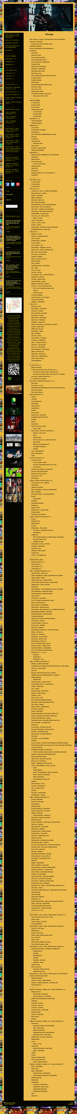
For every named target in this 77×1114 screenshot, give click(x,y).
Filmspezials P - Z (34, 152)
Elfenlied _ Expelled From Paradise (40, 663)
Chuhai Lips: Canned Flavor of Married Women (43, 618)
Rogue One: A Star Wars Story (39, 473)
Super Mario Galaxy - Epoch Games (42, 1034)
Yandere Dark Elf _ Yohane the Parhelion (41, 908)
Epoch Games (34, 1023)
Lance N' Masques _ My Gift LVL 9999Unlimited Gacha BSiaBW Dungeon (49, 742)
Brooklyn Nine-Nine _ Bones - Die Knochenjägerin (43, 204)
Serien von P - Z (34, 304)
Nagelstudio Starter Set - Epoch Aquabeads (43, 1032)
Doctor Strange (35, 412)
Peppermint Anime (36, 806)
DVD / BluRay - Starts (35, 179)
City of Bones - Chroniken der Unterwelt (43, 530)
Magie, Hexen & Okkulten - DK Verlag (41, 941)
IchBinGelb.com (35, 930)
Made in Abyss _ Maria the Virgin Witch (41, 758)
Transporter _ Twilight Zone (38, 340)
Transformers (34, 170)
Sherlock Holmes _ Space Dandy (39, 833)
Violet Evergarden (35, 894)
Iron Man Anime (37, 437)
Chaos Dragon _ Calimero (37, 620)
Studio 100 (34, 860)
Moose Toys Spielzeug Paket (38, 1057)
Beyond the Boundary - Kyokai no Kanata (41, 613)
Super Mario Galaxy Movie (38, 71)
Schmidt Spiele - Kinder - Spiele (41, 1086)
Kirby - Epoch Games (38, 1027)
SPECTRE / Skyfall (38, 143)
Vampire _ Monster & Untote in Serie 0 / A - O (41, 480)
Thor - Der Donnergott (37, 453)
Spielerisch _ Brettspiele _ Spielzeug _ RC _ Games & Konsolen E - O (47, 1021)
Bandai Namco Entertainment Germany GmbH (43, 998)
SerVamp (33, 525)
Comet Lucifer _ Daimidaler (38, 625)
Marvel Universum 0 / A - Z (36, 394)
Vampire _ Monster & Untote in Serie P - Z (40, 516)
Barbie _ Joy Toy (37, 1043)
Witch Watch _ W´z (36, 898)
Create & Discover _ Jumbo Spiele (39, 1009)
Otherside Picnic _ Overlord (38, 794)
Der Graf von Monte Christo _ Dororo (40, 643)
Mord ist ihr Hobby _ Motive (38, 281)
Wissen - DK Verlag (36, 966)
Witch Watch (34, 52)
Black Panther (34, 403)
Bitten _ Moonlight (36, 491)
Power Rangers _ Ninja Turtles (39, 308)
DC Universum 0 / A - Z (35, 365)
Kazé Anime (34, 736)
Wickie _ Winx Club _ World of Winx (40, 903)
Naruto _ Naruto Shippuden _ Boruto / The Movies (45, 772)
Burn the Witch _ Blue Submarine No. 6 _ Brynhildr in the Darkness (48, 609)
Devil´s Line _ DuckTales (37, 627)
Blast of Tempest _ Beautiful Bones (39, 604)
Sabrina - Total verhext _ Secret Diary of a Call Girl (44, 324)
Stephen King (34, 157)
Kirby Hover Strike (36, 55)
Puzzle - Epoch (35, 1068)
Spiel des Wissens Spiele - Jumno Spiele (42, 1048)
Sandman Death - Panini (37, 91)
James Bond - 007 (35, 141)
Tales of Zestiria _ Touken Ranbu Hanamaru (42, 871)
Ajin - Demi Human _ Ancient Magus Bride (42, 591)
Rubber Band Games (36, 1077)
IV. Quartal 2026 (35, 102)
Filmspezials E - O (34, 125)
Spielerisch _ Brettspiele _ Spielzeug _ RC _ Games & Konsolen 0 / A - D (47, 989)
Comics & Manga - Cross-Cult (38, 921)
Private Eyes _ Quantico (37, 310)
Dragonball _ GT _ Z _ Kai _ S (39, 652)
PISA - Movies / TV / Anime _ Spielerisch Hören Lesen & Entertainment (47, 39)
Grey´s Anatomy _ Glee (37, 245)
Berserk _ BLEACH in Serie (38, 602)
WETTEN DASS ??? (36, 984)
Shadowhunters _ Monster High (39, 527)
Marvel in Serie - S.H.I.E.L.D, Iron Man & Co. (42, 430)
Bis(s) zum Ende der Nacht (39, 539)
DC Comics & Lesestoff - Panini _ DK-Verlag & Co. (44, 369)
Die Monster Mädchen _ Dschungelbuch (41, 647)
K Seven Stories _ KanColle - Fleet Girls (41, 727)
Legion (34, 435)
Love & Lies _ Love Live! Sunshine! (40, 738)
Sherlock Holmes (35, 159)
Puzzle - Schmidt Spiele (37, 1070)
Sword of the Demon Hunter (38, 57)
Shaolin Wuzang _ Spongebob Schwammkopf (42, 840)
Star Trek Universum (36, 161)
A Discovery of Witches (37, 487)
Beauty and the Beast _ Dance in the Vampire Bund (43, 489)
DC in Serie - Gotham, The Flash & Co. (41, 376)
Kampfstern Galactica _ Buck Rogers (40, 265)
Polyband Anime (35, 803)
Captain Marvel (35, 408)
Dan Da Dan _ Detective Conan (39, 638)
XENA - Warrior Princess (37, 358)
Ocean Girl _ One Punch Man (38, 792)
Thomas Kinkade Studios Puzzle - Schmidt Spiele (45, 1075)
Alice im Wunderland (36, 120)
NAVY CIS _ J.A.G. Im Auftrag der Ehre (41, 285)
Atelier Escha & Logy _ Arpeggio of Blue (41, 580)
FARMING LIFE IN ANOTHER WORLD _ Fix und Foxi (45, 675)
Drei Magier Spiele (36, 1012)
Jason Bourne (34, 138)
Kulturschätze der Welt (39, 971)
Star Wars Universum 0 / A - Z (37, 457)
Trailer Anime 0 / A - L (36, 566)
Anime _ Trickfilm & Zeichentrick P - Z (39, 797)
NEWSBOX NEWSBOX (36, 46)
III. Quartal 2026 (35, 104)
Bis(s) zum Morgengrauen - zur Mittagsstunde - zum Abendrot (48, 537)
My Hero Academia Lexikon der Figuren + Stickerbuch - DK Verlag (50, 751)
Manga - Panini (35, 939)
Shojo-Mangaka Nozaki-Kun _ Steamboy (41, 853)
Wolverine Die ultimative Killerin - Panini (41, 84)
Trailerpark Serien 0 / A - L (38, 561)
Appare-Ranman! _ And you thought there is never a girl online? (47, 589)
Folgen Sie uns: (9, 180)
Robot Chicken (35, 478)
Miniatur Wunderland (36, 978)
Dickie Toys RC (35, 1016)
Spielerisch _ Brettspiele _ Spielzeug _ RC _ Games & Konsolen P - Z (47, 1064)
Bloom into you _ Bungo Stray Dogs (40, 607)
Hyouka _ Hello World (36, 711)
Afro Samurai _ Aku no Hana (38, 598)
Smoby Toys (34, 1095)
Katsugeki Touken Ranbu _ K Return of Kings (42, 729)
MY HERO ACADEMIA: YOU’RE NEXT (41, 749)
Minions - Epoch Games (39, 1030)
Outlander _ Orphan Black (38, 301)
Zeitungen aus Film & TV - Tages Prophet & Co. (43, 172)
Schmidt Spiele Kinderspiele (40, 1088)
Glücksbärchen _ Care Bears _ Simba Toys (41, 1036)
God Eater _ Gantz (36, 695)
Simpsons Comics (35, 964)
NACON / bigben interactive (38, 1059)
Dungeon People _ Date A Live (38, 641)
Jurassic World (35, 145)
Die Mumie (34, 500)
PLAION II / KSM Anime (37, 801)
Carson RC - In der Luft (37, 1005)
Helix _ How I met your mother (39, 252)
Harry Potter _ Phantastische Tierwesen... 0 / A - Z (42, 380)
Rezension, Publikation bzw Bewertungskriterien (41, 48)
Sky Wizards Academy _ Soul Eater (40, 842)
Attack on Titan (35, 595)
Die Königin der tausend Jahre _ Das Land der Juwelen (45, 629)
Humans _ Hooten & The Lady (39, 258)
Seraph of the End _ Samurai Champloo (41, 831)
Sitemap (13, 1102)
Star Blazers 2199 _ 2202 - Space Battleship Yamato (44, 846)
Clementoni (34, 1000)
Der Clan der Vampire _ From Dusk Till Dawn (42, 494)
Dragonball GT (37, 656)
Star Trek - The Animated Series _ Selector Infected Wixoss (46, 844)
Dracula (33, 496)
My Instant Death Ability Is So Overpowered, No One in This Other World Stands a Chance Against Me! (51, 746)
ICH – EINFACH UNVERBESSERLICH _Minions (43, 134)
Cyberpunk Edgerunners (37, 616)
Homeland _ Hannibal (36, 256)
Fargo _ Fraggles (35, 238)
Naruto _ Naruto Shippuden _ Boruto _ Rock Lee (43, 765)
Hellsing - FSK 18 (35, 507)
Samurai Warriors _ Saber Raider (39, 826)
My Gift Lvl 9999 (35, 64)
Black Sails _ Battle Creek (37, 199)
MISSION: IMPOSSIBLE (37, 150)
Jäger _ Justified (35, 263)
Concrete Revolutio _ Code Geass (39, 623)
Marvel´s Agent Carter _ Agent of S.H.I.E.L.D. (44, 439)
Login (72, 1102)
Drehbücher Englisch (36, 123)
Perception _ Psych (36, 306)
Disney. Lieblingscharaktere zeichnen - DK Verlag (43, 75)
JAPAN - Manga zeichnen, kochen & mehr (41, 935)
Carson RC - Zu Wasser (37, 1007)
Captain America (35, 405)
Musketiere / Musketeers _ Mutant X (40, 283)
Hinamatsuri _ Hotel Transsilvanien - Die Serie (42, 702)
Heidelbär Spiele (35, 1039)
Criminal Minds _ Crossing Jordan (40, 213)
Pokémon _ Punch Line (37, 813)
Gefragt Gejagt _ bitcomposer (40, 993)
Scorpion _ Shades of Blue (37, 326)
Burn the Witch (35, 82)
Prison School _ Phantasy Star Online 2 (41, 817)
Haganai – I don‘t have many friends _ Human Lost (44, 715)
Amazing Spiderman (36, 401)
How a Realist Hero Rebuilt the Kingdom (41, 699)
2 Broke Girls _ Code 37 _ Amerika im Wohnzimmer (44, 190)
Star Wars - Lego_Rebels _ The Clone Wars (42, 469)
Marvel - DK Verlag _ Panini (38, 426)
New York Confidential (36, 295)
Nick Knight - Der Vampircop (38, 514)
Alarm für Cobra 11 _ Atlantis (38, 193)
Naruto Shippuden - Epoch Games (41, 779)
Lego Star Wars (37, 466)
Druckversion (8, 1102)
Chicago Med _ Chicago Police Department (42, 211)
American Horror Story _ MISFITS (40, 482)
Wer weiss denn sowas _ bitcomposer (42, 996)
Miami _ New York (37, 218)
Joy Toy (33, 1041)
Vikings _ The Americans (37, 351)
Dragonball (36, 654)
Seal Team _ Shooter (36, 335)
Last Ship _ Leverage (36, 272)
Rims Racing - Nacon (36, 73)
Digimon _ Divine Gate (37, 632)
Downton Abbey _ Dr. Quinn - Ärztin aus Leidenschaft (44, 227)
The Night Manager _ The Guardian (40, 349)
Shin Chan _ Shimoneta (37, 851)
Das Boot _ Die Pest (36, 224)
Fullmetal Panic (37, 679)
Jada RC (33, 1052)
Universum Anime (35, 892)
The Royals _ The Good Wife (38, 344)
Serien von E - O (34, 231)
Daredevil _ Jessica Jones (39, 432)
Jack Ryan (34, 136)
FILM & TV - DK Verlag (37, 928)
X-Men (33, 455)
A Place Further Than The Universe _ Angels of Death (44, 582)
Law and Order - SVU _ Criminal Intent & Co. (42, 274)
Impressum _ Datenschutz (36, 41)
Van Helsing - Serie (36, 548)
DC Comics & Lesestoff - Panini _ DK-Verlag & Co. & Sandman (49, 374)
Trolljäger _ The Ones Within (38, 874)
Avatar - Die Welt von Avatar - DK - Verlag (42, 917)
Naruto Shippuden (37, 770)
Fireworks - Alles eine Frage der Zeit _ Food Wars (43, 672)
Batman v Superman (36, 367)
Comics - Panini (35, 919)
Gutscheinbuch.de (37, 955)
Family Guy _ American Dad (38, 668)
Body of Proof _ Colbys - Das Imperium (41, 206)
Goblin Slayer (34, 505)
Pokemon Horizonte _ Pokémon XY (42, 815)
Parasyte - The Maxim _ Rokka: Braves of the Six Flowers (45, 822)
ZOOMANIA (34, 175)
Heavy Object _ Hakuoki (37, 704)
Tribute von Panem (36, 166)
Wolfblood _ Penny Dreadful (38, 550)
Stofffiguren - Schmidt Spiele (38, 68)
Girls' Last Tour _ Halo (37, 697)
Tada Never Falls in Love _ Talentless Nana (42, 869)
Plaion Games (34, 1079)
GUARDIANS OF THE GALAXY (39, 417)
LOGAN (33, 421)
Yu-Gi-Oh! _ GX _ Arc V (37, 910)
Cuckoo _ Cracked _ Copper (38, 222)
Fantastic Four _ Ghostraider (38, 414)
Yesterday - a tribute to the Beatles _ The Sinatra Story (44, 982)
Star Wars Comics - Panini (39, 462)
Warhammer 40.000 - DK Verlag (41, 969)
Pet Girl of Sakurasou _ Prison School (40, 808)
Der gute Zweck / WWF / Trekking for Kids (42, 43)
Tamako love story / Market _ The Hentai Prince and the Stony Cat (47, 885)
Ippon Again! (34, 724)
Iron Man (33, 419)
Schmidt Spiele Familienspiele (40, 1091)
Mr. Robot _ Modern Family (38, 279)
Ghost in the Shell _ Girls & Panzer (40, 690)
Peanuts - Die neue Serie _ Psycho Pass (40, 810)
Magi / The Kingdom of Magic (38, 756)
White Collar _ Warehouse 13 (38, 353)
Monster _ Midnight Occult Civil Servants (41, 763)
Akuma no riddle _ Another (38, 577)
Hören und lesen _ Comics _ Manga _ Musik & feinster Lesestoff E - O (47, 926)
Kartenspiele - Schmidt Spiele (40, 1084)
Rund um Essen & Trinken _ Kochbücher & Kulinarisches (45, 948)
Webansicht (70, 1104)
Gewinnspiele (33, 50)
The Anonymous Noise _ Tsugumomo (40, 883)
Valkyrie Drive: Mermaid (37, 896)
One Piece (33, 790)
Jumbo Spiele (34, 1046)
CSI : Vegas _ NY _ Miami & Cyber (40, 215)
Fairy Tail (33, 670)
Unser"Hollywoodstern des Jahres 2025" (41, 93)
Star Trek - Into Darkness (39, 163)
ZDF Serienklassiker (36, 360)
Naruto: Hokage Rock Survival (39, 59)
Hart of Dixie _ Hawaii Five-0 (38, 254)
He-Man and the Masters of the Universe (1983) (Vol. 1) (45, 713)
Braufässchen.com (37, 951)
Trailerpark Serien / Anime (36, 559)
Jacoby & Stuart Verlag (37, 932)
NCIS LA (35, 290)
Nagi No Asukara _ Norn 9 (38, 783)
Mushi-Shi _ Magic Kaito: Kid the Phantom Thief (43, 754)
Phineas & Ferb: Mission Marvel (41, 444)
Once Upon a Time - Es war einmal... (40, 297)
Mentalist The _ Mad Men (37, 276)
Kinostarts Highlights (35, 100)
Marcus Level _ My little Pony (38, 760)
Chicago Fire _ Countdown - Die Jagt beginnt (42, 209)
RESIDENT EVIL (35, 521)
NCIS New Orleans (37, 292)
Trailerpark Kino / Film (37, 109)
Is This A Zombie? (35, 512)
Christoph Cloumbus (36, 80)
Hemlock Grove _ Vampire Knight (39, 509)
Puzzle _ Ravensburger (37, 1066)
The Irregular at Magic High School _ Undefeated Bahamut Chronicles (48, 889)
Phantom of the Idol (36, 819)
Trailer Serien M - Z (36, 564)
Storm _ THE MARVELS (37, 451)
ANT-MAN (34, 399)
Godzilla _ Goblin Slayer (37, 686)
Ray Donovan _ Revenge (37, 315)
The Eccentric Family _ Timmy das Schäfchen (42, 876)
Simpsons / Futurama (36, 837)
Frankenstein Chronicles (37, 503)
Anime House (34, 586)
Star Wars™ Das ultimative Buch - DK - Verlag (44, 464)
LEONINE (34, 740)
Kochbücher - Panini (38, 962)
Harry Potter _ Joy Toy (37, 385)
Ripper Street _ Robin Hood (38, 319)
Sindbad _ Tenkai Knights (37, 862)
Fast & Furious (35, 127)
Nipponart (33, 781)
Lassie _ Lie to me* (36, 270)
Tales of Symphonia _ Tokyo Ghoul (40, 865)
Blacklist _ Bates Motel (37, 195)
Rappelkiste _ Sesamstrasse (38, 322)
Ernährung (35, 953)
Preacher (33, 518)
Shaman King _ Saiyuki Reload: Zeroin (41, 858)
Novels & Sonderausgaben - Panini (39, 944)
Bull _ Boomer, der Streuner (38, 202)
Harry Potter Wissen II (37, 392)
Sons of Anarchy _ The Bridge (38, 337)
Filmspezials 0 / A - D (35, 118)
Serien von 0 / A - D (34, 188)
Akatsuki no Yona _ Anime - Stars (39, 573)
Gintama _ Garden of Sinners (38, 693)
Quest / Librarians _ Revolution (39, 313)
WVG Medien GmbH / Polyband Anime (41, 905)
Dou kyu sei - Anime (36, 86)
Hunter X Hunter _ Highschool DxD (40, 706)
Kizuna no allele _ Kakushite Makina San (41, 733)
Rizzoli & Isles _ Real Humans (38, 317)
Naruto (35, 767)
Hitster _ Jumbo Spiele (38, 1050)
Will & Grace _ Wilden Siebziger (39, 356)
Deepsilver (34, 1018)
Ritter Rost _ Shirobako (37, 824)
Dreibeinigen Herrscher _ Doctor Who (40, 229)
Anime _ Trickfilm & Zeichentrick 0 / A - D (40, 570)
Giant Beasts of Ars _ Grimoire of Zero (41, 681)
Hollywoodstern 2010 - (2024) (40, 95)
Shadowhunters (37, 532)
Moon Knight (34, 423)
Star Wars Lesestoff (36, 460)
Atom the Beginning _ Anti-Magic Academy (42, 593)
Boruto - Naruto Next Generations (41, 774)
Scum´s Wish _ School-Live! (38, 849)
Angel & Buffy (34, 485)
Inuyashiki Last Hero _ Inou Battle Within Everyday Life (45, 720)
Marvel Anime (36, 442)
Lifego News (8, 199)
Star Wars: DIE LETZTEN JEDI (39, 471)
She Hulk (35, 448)
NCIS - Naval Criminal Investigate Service (43, 288)
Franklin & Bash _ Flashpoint (38, 240)
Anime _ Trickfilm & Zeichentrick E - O (39, 661)
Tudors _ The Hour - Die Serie (38, 342)
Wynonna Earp (35, 552)
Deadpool (33, 410)
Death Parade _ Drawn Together (39, 636)
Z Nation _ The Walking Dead (38, 555)
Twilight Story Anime (38, 541)
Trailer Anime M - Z (36, 568)
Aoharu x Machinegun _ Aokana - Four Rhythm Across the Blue (47, 575)
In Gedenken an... (35, 132)
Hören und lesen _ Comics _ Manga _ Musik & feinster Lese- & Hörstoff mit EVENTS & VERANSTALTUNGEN (48, 974)
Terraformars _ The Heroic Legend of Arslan (42, 880)
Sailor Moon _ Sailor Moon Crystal (40, 835)
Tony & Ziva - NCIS (36, 89)
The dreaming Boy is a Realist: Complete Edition (43, 867)
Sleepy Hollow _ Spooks (37, 331)
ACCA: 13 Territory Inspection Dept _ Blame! (42, 600)
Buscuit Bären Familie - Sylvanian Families (43, 1025)
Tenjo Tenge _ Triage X (37, 887)
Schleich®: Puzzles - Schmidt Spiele (41, 1073)
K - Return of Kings (36, 77)
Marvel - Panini (37, 428)
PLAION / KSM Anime (37, 799)
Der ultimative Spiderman (39, 446)
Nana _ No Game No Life (37, 788)
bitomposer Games (36, 991)
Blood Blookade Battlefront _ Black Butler (41, 611)
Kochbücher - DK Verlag (39, 960)
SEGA (32, 1093)
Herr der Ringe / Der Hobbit (38, 129)
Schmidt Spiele (34, 1082)
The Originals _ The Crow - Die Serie (40, 543)
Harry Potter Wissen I (36, 390)
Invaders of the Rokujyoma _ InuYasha (41, 718)
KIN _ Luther (34, 267)
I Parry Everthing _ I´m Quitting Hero (40, 722)
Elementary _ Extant (36, 233)
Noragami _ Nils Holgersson (38, 785)
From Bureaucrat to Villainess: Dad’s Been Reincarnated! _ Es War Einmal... (50, 665)
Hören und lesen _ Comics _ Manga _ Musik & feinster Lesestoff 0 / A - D (48, 914)
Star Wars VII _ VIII (36, 475)
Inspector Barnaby (36, 261)
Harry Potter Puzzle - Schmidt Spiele (40, 62)
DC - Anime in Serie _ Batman (38, 378)
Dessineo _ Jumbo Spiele (37, 1014)
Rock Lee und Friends (38, 776)
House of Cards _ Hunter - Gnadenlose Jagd (42, 249)
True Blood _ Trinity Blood (38, 546)
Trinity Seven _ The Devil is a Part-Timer (41, 878)
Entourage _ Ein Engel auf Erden (39, 236)
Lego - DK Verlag (35, 937)
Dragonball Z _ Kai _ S (39, 659)
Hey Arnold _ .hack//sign (37, 708)
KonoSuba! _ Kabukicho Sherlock (39, 731)
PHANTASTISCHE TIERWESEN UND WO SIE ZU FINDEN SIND (48, 387)
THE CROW (34, 168)
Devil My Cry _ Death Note (38, 634)
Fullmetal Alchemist (36, 677)
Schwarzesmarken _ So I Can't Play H (40, 855)
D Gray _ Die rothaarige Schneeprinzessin (41, 650)
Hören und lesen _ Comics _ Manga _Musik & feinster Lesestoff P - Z (47, 946)
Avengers (33, 396)
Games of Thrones (35, 242)
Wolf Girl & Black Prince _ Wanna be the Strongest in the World (47, 901)
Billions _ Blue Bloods (36, 197)
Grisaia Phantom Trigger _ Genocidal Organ (42, 684)
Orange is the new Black (37, 299)
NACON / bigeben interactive (40, 1061)
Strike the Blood (35, 523)
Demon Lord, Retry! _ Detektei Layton (41, 645)
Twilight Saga (34, 534)
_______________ (34, 98)
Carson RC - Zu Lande (37, 1003)
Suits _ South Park (35, 333)
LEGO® (33, 1055)
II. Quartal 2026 (35, 107)
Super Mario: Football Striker (38, 66)
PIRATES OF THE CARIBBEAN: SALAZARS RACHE (45, 154)
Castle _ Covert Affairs (37, 220)
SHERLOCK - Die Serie (37, 328)
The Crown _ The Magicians (38, 347)
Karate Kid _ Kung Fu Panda (38, 147)
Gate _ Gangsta (35, 688)
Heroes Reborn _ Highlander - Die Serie (41, 247)
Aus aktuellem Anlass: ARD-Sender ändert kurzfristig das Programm (13, 253)
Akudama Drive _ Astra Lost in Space (40, 584)
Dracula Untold (37, 498)
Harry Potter (34, 383)
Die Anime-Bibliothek (36, 923)
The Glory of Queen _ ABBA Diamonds (41, 980)
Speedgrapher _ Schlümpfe (38, 828)
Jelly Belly (35, 957)
